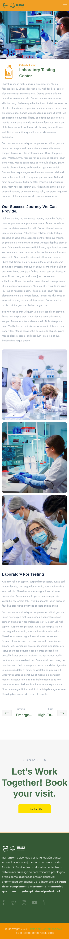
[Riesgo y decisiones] (13, 5)
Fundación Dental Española (45, 929)
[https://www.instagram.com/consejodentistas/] (24, 902)
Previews (20, 708)
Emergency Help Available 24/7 (24, 715)
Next (50, 708)
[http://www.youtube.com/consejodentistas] (34, 902)
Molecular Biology (27, 64)
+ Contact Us (34, 809)
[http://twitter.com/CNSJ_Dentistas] (13, 902)
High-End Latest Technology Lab (44, 715)
